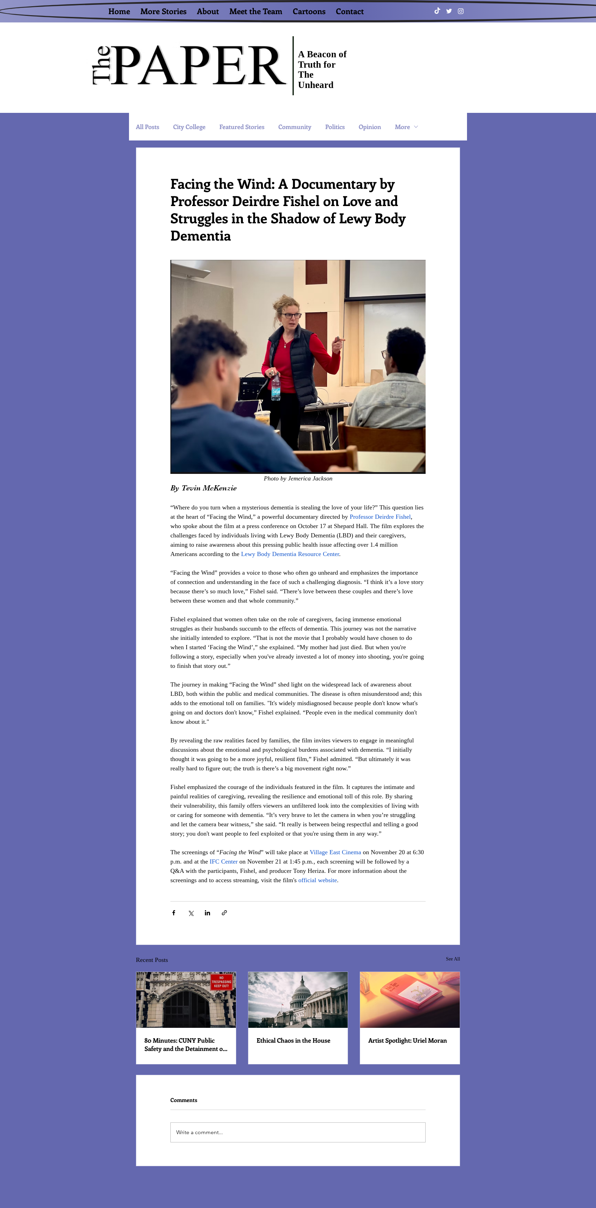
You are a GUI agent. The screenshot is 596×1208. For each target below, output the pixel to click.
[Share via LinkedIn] (207, 912)
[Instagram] (461, 11)
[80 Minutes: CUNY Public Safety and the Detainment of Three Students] (186, 1000)
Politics (335, 126)
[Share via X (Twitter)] (190, 912)
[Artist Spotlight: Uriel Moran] (410, 1000)
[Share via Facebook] (173, 912)
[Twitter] (449, 11)
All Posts (147, 126)
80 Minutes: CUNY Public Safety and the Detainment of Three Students (185, 1044)
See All (453, 959)
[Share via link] (224, 912)
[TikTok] (437, 11)
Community (294, 126)
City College (189, 126)
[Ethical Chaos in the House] (298, 1000)
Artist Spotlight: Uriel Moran (407, 1040)
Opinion (370, 126)
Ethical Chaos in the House (293, 1040)
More (402, 126)
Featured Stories (242, 126)
